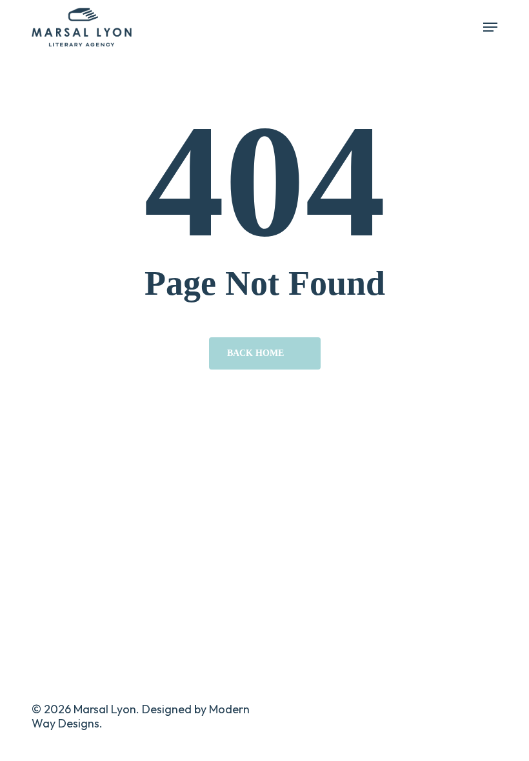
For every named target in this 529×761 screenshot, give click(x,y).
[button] (490, 27)
